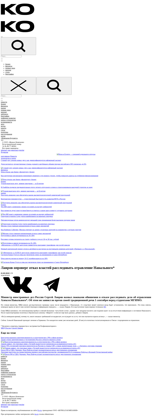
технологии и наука (8, 158)
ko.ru (36, 414)
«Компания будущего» (9, 138)
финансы (8, 66)
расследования (6, 134)
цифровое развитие (8, 118)
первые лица (10, 68)
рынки (3, 108)
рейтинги (4, 114)
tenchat (21, 150)
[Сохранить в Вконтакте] (18, 292)
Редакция (4, 152)
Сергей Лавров (17, 328)
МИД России (6, 328)
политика (4, 132)
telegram (4, 150)
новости (4, 102)
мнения (8, 70)
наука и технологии (8, 120)
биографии (9, 74)
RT (105, 307)
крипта (3, 128)
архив (3, 136)
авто (2, 124)
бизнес (7, 64)
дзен (9, 150)
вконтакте (15, 150)
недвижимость (6, 122)
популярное (5, 156)
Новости (13, 156)
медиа (3, 126)
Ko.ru (39, 410)
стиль (7, 72)
